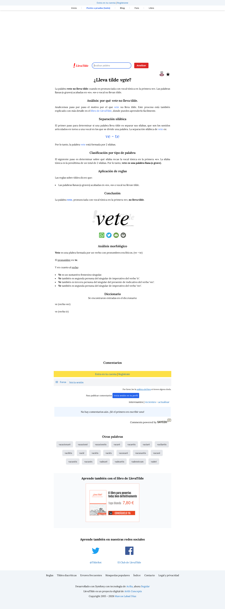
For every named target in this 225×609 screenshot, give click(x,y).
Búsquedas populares (117, 575)
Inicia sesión (76, 382)
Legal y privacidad (168, 575)
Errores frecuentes (91, 575)
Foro (137, 8)
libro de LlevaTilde (101, 110)
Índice (137, 575)
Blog (122, 8)
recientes (150, 401)
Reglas (49, 575)
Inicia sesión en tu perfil (126, 395)
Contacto (149, 575)
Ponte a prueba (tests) (98, 8)
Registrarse (122, 2)
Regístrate (124, 374)
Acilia (129, 586)
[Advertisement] (112, 34)
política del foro (144, 389)
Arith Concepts (133, 591)
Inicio (74, 8)
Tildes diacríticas (67, 575)
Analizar (141, 65)
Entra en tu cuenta (106, 2)
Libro (151, 8)
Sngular (145, 586)
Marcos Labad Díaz (125, 596)
